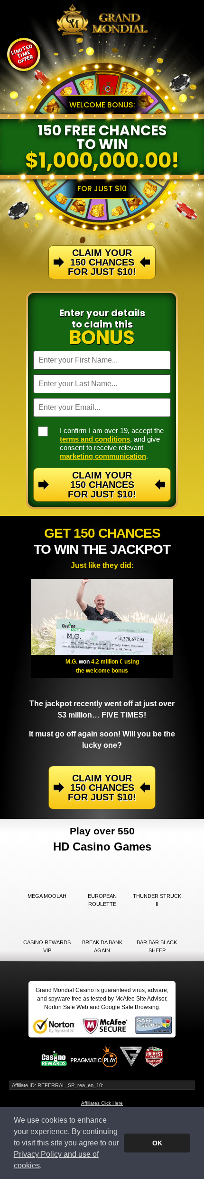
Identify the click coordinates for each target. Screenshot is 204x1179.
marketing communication (103, 456)
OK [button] (157, 1143)
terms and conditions (95, 439)
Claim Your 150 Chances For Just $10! (102, 484)
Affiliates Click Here (102, 1103)
